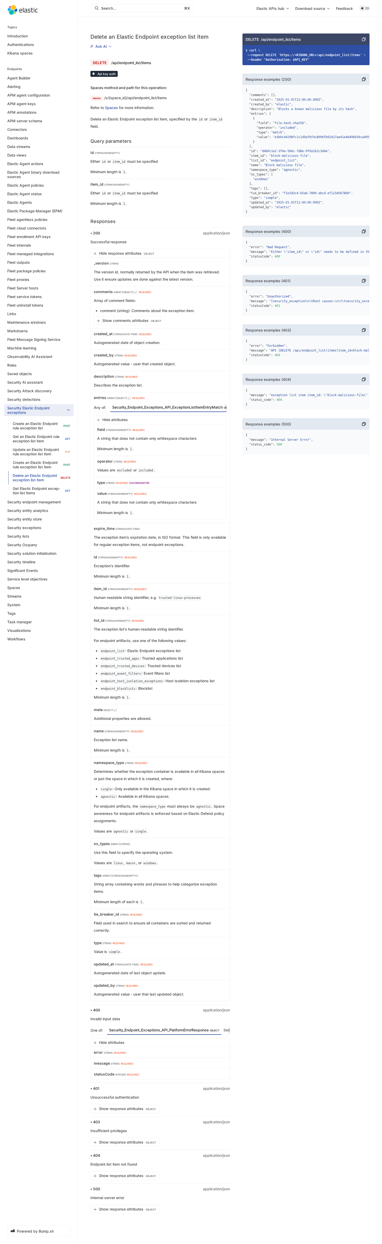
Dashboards (17, 138)
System (13, 605)
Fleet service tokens (24, 296)
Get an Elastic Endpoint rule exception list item (41, 438)
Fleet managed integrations (30, 254)
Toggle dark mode (364, 8)
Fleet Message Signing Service (33, 339)
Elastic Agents (19, 202)
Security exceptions (24, 527)
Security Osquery (22, 545)
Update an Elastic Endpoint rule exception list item (41, 451)
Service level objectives (27, 579)
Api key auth (106, 74)
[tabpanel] (160, 467)
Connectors (17, 129)
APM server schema (24, 121)
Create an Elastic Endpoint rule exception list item (41, 464)
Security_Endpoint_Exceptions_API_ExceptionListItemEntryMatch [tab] (172, 407)
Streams (14, 596)
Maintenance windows (26, 322)
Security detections (24, 399)
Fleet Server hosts (22, 288)
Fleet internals (19, 245)
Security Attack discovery (29, 391)
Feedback (344, 8)
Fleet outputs (18, 262)
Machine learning (21, 348)
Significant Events (22, 570)
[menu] (272, 8)
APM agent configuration (28, 95)
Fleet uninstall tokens (25, 305)
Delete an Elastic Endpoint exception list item (41, 477)
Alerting (14, 86)
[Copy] (363, 39)
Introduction (17, 36)
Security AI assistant (25, 382)
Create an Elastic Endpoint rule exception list (41, 425)
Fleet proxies (18, 279)
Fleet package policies (26, 271)
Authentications (20, 44)
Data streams (18, 146)
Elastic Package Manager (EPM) (34, 211)
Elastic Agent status (24, 194)
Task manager (19, 622)
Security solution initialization (31, 553)
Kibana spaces (20, 53)
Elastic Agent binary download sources (33, 174)
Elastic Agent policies (25, 185)
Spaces (13, 587)
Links (11, 314)
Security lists (18, 536)
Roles (12, 365)
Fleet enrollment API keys (29, 236)
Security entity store (24, 519)
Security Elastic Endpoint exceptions (28, 410)
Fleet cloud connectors (26, 228)
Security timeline (21, 562)
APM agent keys (21, 104)
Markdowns (17, 331)
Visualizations (19, 630)
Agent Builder (18, 78)
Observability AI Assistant (29, 356)
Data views (17, 155)
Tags (11, 613)
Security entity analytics (27, 510)
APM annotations (22, 112)
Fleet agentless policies (27, 219)
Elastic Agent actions (25, 163)
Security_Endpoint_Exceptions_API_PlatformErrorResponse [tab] (164, 1030)
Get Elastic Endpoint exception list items (41, 490)
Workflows (16, 639)
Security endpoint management (34, 502)
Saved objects (19, 373)
